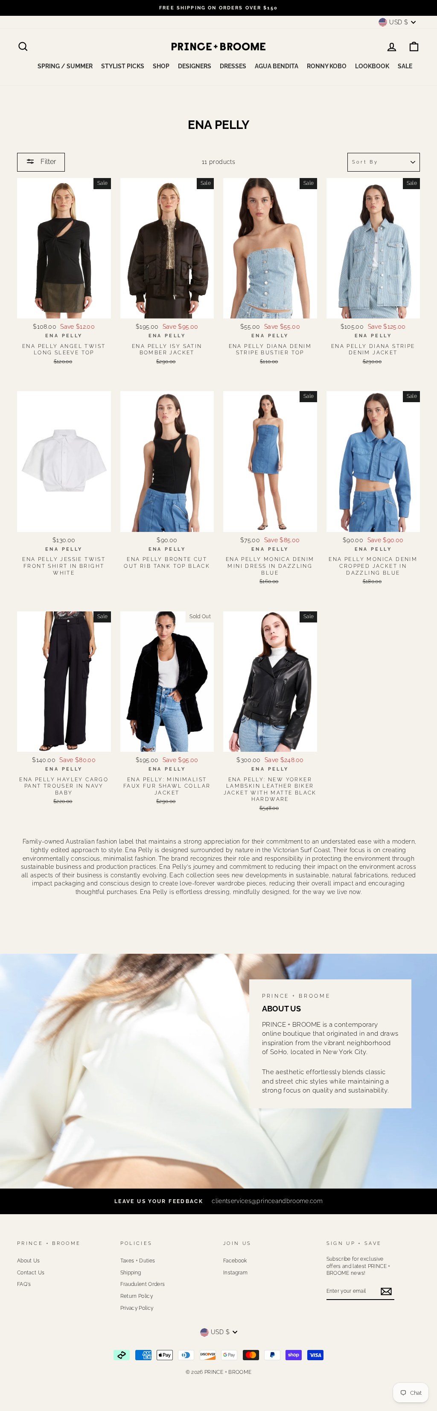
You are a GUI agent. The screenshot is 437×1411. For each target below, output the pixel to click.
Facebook (235, 1261)
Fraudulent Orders (142, 1284)
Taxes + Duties (137, 1261)
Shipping (130, 1273)
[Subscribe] (386, 1291)
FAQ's (24, 1284)
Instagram (235, 1273)
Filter (47, 162)
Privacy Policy (137, 1308)
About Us (28, 1261)
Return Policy (136, 1296)
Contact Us (31, 1273)
